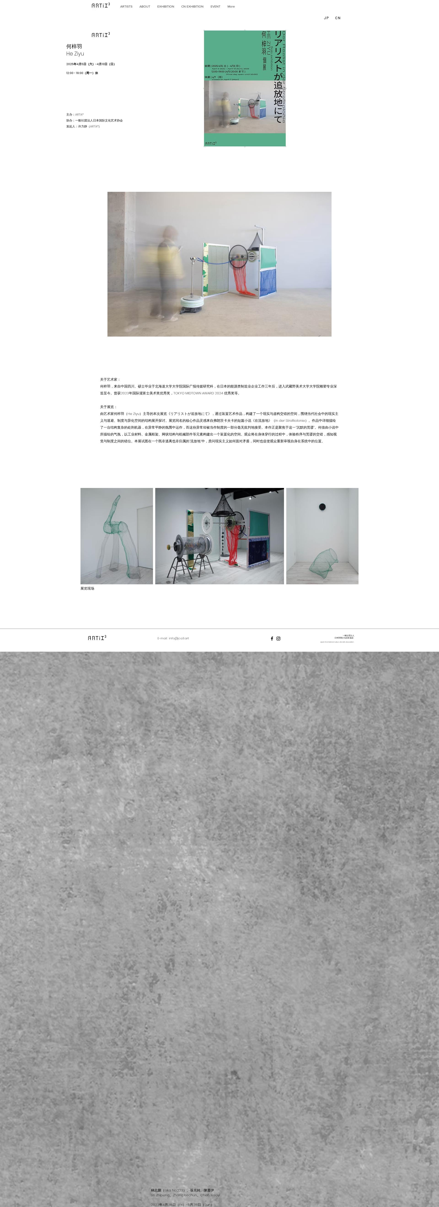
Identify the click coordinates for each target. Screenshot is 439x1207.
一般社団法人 (348, 635)
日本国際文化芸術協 (343, 638)
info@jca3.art (179, 638)
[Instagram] (278, 638)
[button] (126, 6)
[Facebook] (272, 638)
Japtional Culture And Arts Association (337, 642)
